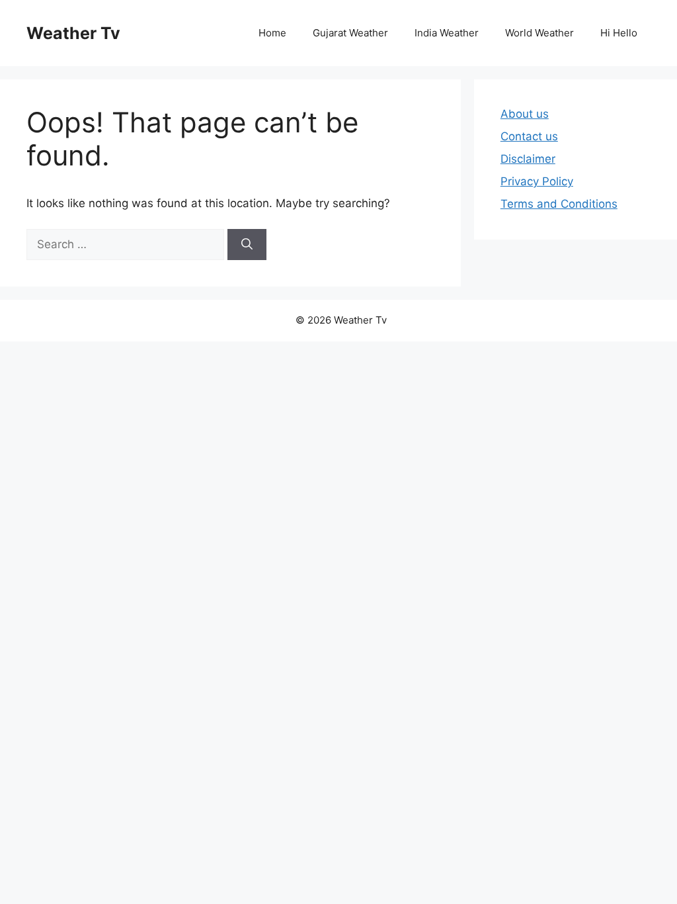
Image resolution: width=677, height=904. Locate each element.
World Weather (539, 32)
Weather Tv (73, 33)
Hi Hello (618, 32)
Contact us (529, 136)
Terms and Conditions (558, 203)
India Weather (447, 32)
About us (524, 113)
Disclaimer (527, 158)
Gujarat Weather (350, 32)
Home (272, 32)
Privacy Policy (536, 181)
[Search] (246, 245)
